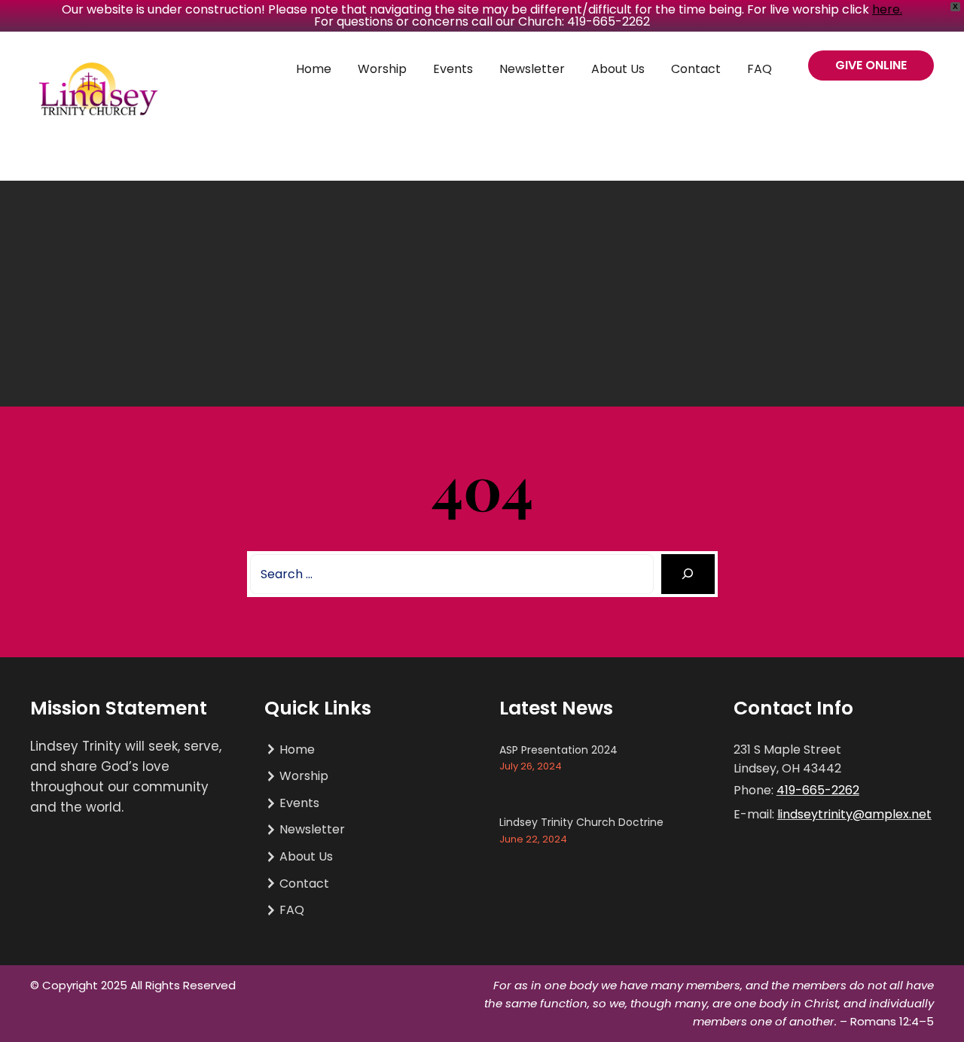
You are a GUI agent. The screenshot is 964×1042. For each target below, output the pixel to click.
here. (887, 9)
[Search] (688, 574)
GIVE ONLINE (871, 65)
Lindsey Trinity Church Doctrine (581, 822)
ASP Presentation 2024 (558, 749)
